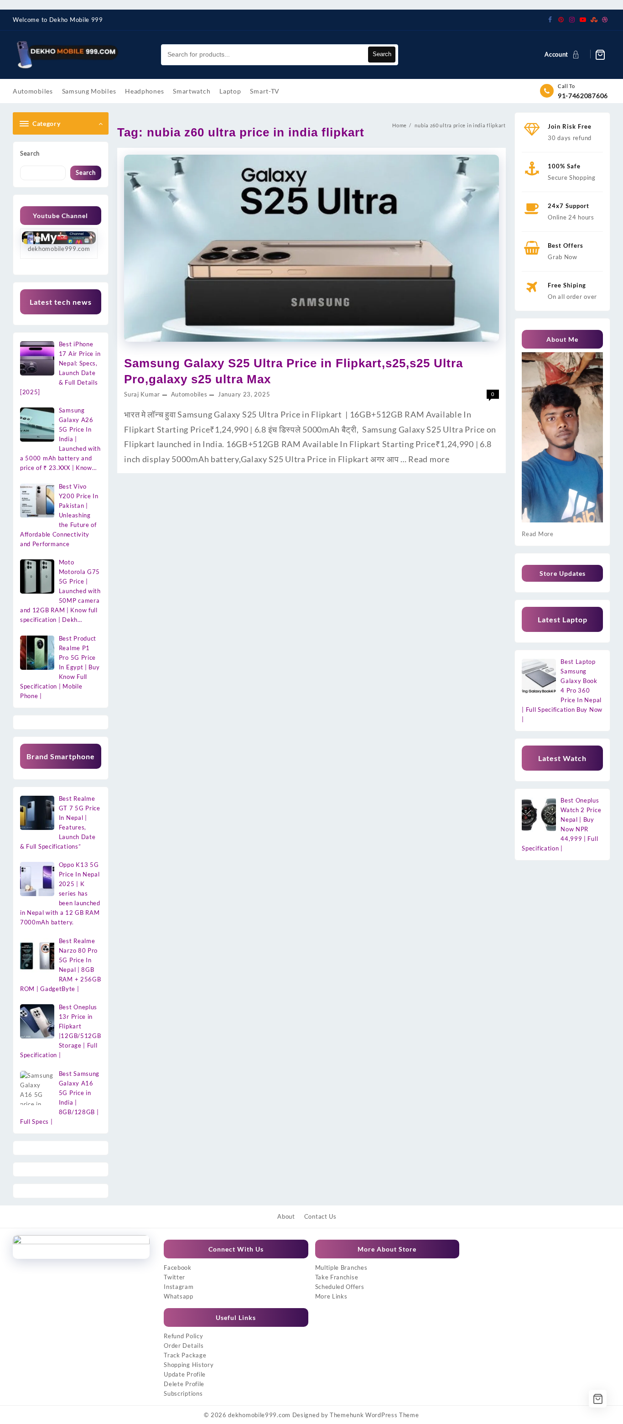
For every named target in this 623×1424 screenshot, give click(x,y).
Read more (428, 459)
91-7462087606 (583, 95)
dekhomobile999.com (259, 1415)
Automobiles (189, 394)
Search (382, 54)
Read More (537, 533)
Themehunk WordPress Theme (374, 1415)
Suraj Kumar (142, 394)
